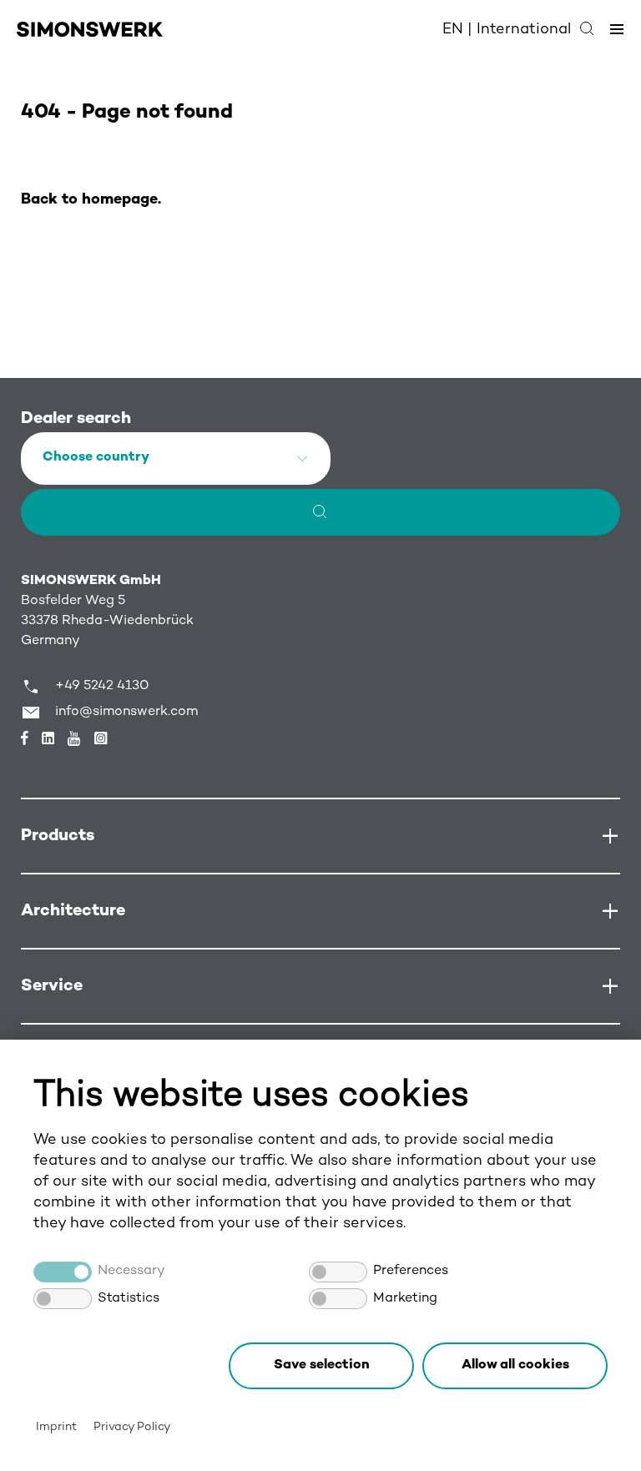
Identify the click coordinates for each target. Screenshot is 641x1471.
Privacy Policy (131, 1427)
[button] (515, 1366)
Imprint (56, 1427)
